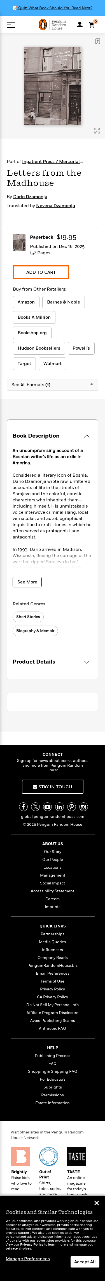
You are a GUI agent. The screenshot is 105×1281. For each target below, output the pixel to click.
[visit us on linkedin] (59, 806)
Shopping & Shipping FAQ (52, 1071)
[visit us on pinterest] (71, 806)
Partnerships (52, 934)
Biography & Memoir (35, 630)
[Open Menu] (11, 25)
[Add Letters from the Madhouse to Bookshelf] (98, 41)
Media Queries (52, 942)
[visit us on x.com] (35, 806)
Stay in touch (54, 787)
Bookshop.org (32, 333)
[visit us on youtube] (47, 806)
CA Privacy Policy (52, 997)
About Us (52, 844)
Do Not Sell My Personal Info (52, 1005)
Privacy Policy (52, 989)
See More (27, 582)
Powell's (81, 348)
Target (24, 364)
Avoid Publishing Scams (52, 1020)
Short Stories (28, 616)
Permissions (52, 1095)
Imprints (52, 906)
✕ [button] (96, 1204)
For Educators (53, 1079)
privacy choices (18, 1248)
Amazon (26, 302)
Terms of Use (52, 981)
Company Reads (53, 957)
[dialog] (52, 1238)
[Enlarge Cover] (97, 130)
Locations (52, 867)
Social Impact (52, 883)
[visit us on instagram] (83, 806)
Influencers (52, 949)
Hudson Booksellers (39, 348)
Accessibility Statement (52, 891)
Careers (52, 899)
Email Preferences (52, 973)
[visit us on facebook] (23, 806)
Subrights (52, 1087)
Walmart (52, 364)
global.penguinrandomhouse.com (52, 816)
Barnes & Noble (63, 302)
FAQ (52, 1063)
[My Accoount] (79, 24)
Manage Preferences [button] (28, 1258)
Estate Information (52, 1103)
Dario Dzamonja (30, 197)
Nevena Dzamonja (55, 206)
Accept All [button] (85, 1262)
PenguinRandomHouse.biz (52, 965)
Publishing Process (52, 1055)
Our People (52, 859)
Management (52, 875)
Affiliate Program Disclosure (52, 1012)
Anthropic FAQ (52, 1028)
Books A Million (34, 317)
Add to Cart (41, 272)
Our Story (52, 851)
